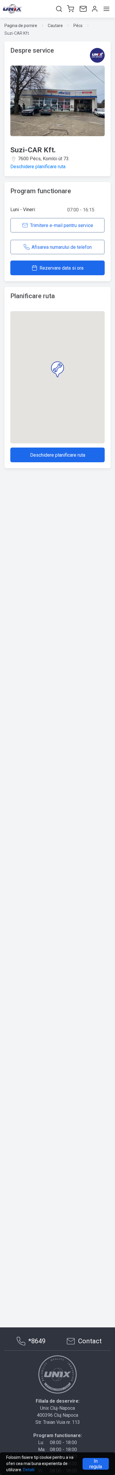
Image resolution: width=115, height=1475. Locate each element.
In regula (95, 1463)
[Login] (94, 8)
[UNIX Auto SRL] (57, 1374)
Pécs (78, 25)
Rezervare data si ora (61, 268)
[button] (57, 369)
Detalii (28, 1469)
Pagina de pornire (20, 25)
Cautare (55, 25)
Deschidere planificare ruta (37, 166)
